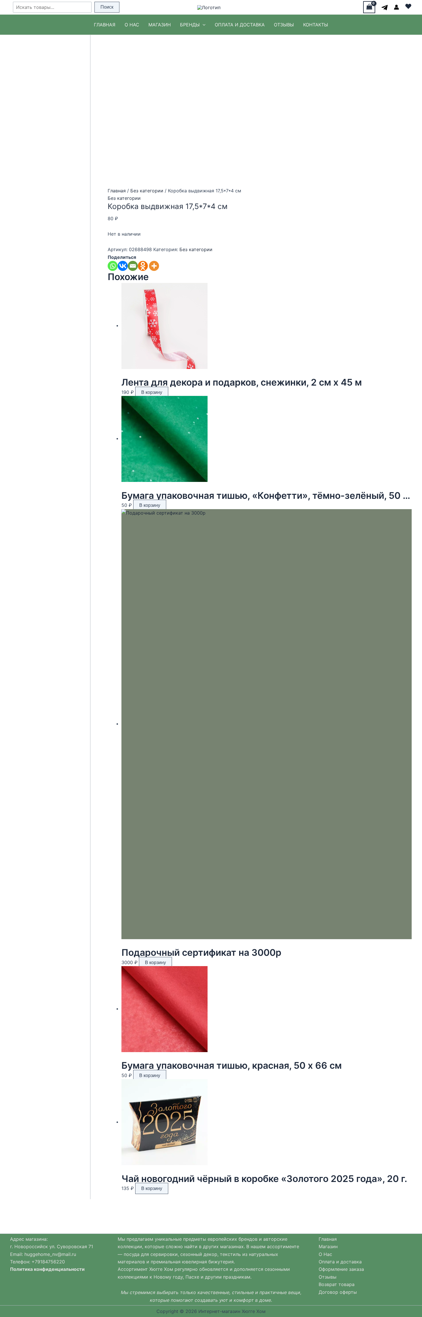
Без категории (146, 191)
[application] (203, 25)
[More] (154, 266)
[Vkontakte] (123, 266)
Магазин (159, 25)
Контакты (315, 25)
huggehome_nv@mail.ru (50, 1254)
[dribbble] (384, 7)
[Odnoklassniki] (143, 266)
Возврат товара (337, 1284)
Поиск (106, 7)
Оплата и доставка (240, 25)
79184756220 (50, 1262)
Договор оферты (338, 1292)
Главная (104, 25)
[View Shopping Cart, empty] (369, 7)
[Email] (133, 266)
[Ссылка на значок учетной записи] (396, 7)
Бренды (190, 25)
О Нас (132, 25)
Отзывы (284, 25)
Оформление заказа (341, 1269)
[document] (56, 1258)
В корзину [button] (151, 392)
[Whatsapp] (113, 266)
